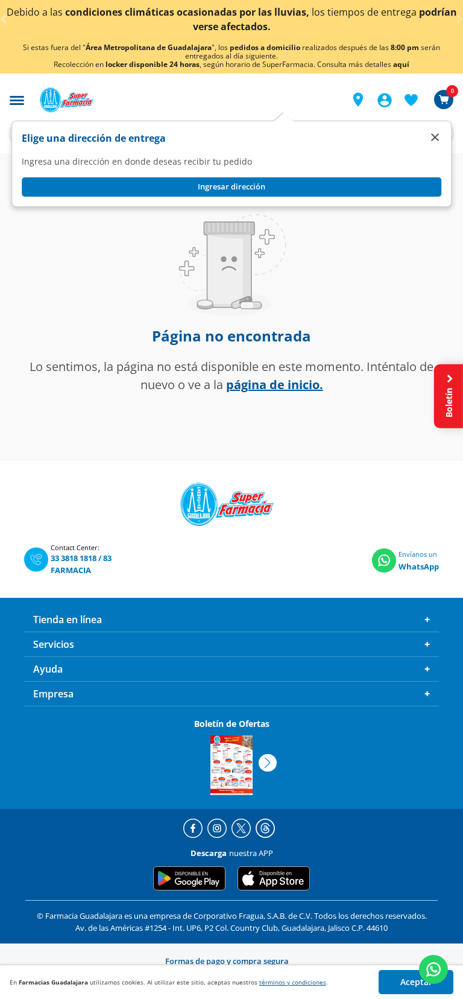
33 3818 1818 (73, 558)
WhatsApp (418, 566)
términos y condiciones (292, 982)
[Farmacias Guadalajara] (184, 99)
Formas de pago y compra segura (227, 961)
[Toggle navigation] (17, 99)
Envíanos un (417, 554)
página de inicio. (274, 384)
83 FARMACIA (81, 564)
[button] (358, 99)
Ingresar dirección (231, 186)
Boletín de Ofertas (231, 723)
